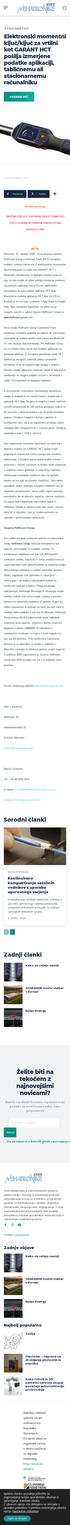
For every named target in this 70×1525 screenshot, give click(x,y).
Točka (30, 1334)
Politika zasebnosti (16, 1235)
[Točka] (13, 1340)
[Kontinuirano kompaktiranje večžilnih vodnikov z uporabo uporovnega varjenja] (35, 846)
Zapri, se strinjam (17, 1518)
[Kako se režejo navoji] (13, 972)
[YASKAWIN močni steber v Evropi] (13, 994)
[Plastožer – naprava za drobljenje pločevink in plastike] (13, 1363)
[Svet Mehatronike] (36, 8)
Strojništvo (16, 28)
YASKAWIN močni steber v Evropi (44, 989)
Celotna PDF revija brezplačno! (22, 800)
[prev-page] (6, 932)
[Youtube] (19, 1224)
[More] (55, 194)
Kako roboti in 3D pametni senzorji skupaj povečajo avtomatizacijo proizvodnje (44, 1384)
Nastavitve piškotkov (25, 1511)
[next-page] (12, 932)
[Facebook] (5, 1224)
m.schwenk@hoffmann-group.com (35, 789)
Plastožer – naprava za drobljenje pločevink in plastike (43, 1360)
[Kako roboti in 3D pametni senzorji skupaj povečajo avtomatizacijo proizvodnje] (13, 1385)
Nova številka (18, 872)
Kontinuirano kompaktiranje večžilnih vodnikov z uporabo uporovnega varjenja (31, 885)
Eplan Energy (35, 1011)
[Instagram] (12, 1224)
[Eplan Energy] (13, 1017)
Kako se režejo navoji (42, 965)
